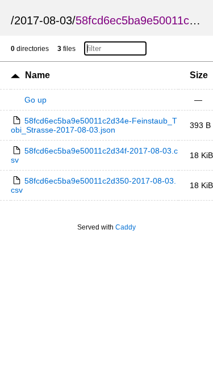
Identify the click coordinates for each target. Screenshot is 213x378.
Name (37, 75)
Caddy (125, 227)
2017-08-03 (43, 20)
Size (199, 75)
